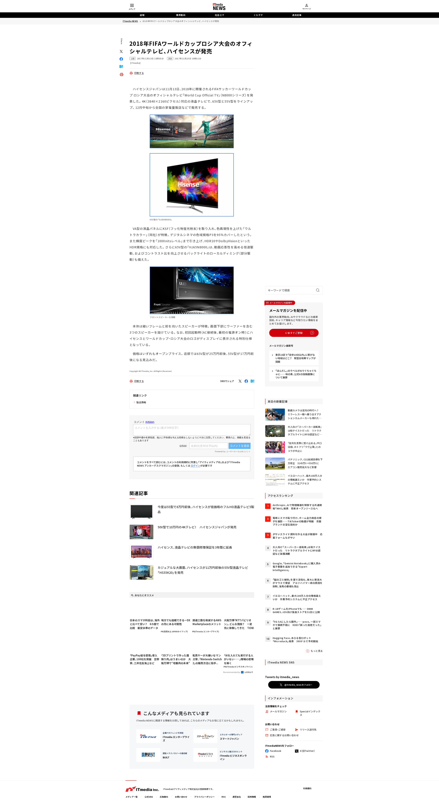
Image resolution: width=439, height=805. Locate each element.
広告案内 (164, 796)
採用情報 (252, 796)
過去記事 (296, 15)
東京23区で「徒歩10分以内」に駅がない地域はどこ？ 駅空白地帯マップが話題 (295, 358)
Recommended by (232, 672)
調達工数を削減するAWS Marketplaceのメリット (207, 622)
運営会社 (237, 796)
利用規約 (307, 788)
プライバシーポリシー (204, 796)
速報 (142, 15)
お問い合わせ (181, 796)
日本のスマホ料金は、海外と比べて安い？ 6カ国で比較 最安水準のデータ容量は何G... (145, 624)
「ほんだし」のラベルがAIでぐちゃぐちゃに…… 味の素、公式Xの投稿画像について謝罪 (295, 374)
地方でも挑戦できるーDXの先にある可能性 (175, 622)
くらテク (258, 15)
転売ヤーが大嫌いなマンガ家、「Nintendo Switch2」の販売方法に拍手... (207, 659)
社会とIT (219, 15)
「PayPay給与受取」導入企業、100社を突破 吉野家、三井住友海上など (144, 659)
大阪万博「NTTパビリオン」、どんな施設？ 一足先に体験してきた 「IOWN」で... (239, 624)
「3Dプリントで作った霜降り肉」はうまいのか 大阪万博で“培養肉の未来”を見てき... (176, 659)
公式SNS (149, 796)
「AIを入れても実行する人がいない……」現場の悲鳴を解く (239, 659)
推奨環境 (267, 796)
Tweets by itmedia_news (282, 677)
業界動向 (180, 15)
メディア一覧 (132, 796)
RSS (224, 796)
